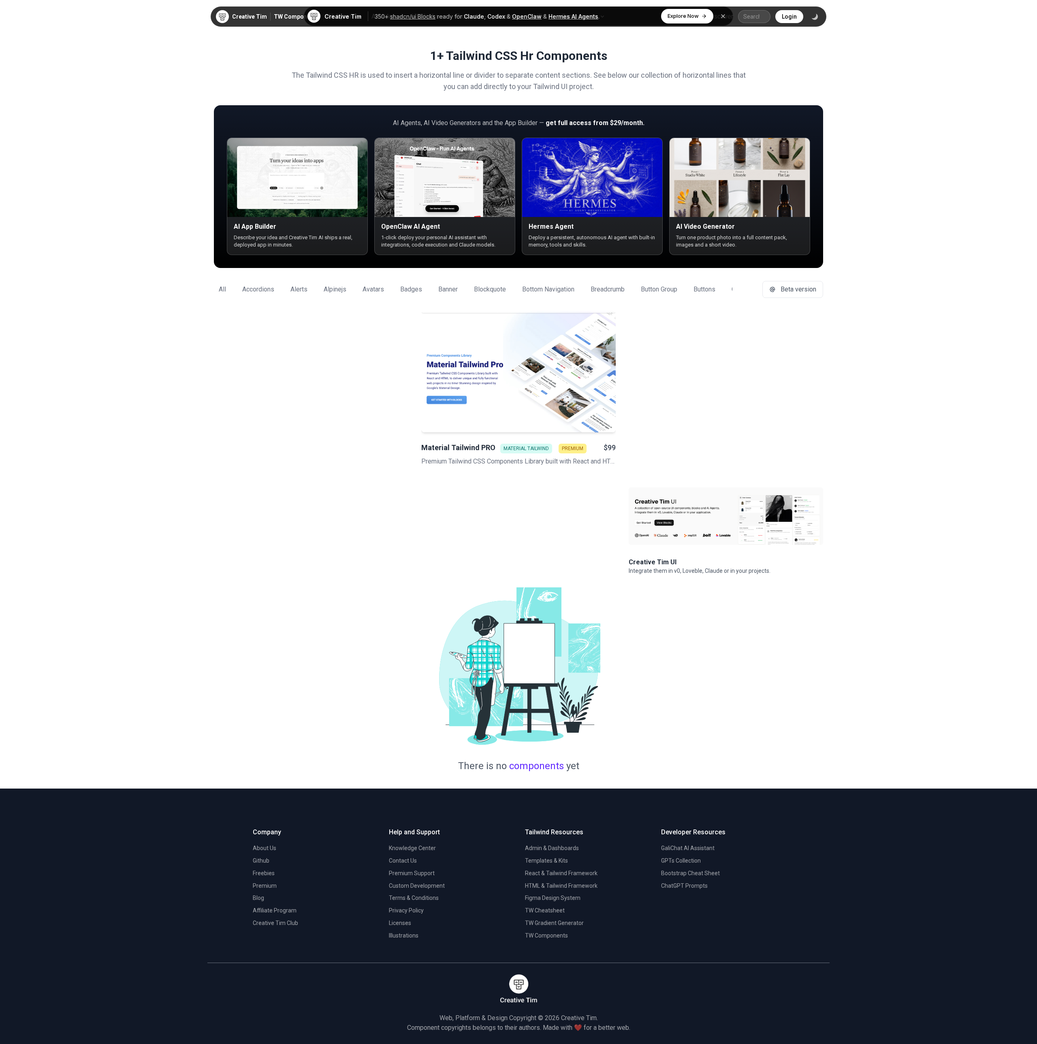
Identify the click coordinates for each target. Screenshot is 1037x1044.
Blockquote (490, 289)
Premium (265, 885)
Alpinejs (335, 289)
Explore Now (683, 16)
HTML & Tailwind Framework (561, 885)
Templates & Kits (546, 860)
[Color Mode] (814, 16)
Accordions (258, 289)
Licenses (400, 923)
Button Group (659, 289)
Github (261, 860)
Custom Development (417, 885)
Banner (448, 289)
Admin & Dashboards (552, 848)
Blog (258, 898)
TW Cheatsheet (545, 910)
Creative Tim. (579, 1018)
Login (789, 16)
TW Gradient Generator (554, 923)
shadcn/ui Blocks (412, 16)
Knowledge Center (412, 848)
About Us (264, 848)
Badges (411, 289)
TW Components (296, 16)
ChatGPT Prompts (684, 885)
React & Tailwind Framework (561, 873)
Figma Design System (552, 898)
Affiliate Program (275, 910)
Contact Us (403, 860)
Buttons (704, 289)
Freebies (264, 873)
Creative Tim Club (275, 923)
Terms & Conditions (414, 898)
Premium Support (412, 873)
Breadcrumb (608, 289)
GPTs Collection (681, 860)
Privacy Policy (406, 910)
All (222, 289)
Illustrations (403, 935)
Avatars (373, 289)
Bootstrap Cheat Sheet (690, 873)
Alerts (298, 289)
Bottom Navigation (548, 289)
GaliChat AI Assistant (688, 848)
